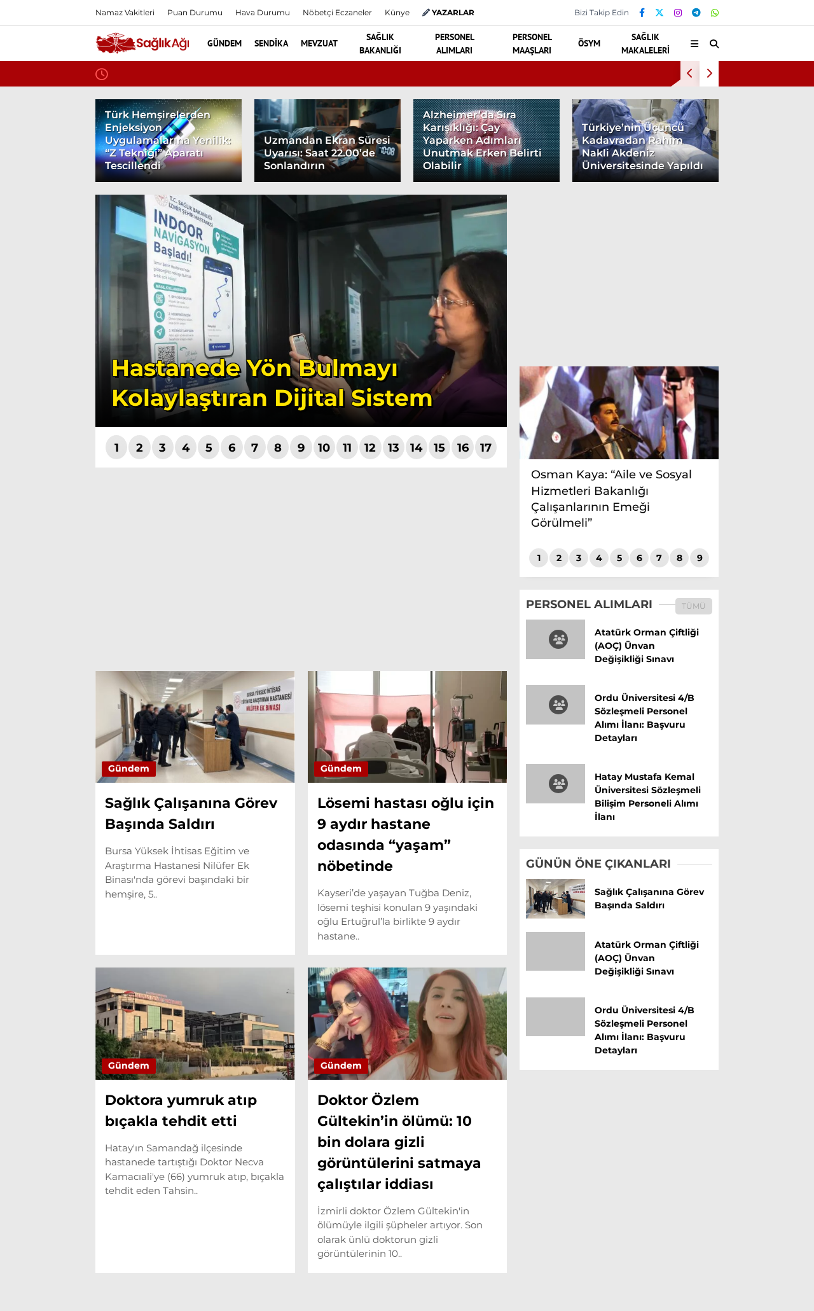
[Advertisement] (301, 569)
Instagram (739, 649)
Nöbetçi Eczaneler (720, 360)
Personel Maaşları (709, 258)
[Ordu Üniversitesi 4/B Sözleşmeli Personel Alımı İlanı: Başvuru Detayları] (555, 721)
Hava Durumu (707, 387)
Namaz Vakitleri (717, 414)
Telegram (739, 685)
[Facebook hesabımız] (642, 12)
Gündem (689, 130)
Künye (397, 12)
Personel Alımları (708, 232)
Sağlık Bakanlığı (705, 207)
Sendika (687, 156)
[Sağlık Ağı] (142, 48)
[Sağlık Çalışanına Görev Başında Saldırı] (555, 915)
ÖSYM (682, 283)
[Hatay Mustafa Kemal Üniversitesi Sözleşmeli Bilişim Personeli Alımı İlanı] (555, 800)
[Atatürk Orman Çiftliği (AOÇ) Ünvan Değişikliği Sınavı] (555, 656)
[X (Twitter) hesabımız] (734, 613)
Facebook (737, 578)
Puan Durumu (711, 441)
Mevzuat (688, 182)
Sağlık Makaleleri (708, 309)
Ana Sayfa (702, 70)
